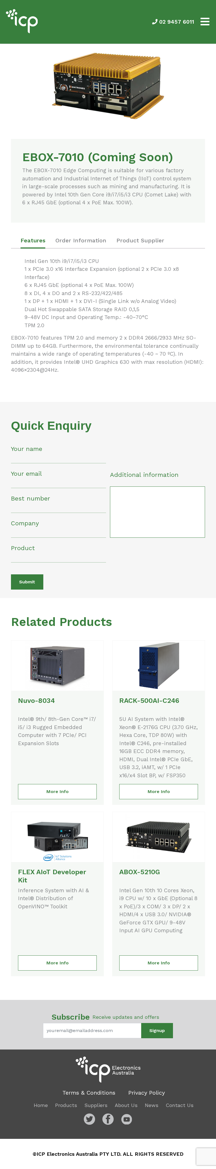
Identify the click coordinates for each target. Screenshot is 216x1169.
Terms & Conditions (88, 1092)
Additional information (144, 474)
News (151, 1105)
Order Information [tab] (80, 240)
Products (66, 1105)
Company (25, 523)
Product (23, 548)
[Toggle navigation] (205, 21)
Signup (157, 1030)
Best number (30, 498)
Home (41, 1105)
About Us (126, 1105)
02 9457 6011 (176, 22)
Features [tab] (33, 240)
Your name (26, 448)
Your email (26, 473)
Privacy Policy (146, 1092)
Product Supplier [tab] (140, 240)
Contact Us (180, 1105)
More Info (57, 791)
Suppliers (95, 1105)
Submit (27, 581)
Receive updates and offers (105, 1017)
